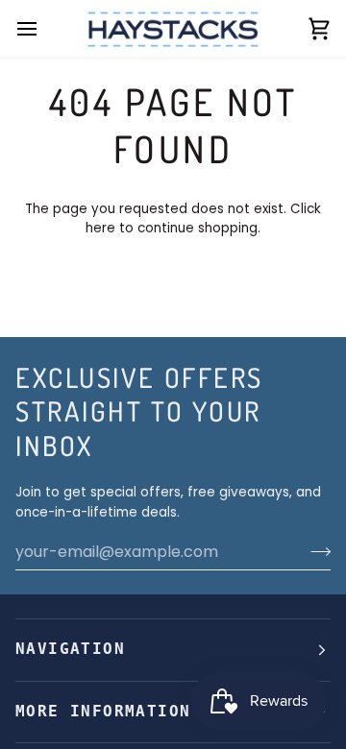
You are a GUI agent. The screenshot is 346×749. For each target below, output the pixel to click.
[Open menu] (44, 29)
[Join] (315, 551)
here (100, 228)
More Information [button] (102, 711)
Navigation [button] (70, 649)
